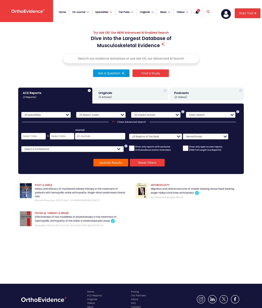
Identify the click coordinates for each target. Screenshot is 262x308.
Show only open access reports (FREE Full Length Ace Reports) (205, 148)
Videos (91, 303)
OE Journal (79, 12)
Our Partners (138, 295)
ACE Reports (94, 295)
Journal (79, 130)
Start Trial (246, 13)
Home (62, 12)
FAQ (133, 303)
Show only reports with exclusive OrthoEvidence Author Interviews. (153, 148)
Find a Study (150, 73)
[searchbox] (131, 58)
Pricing (135, 291)
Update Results (110, 163)
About (134, 299)
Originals (92, 299)
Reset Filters (147, 163)
